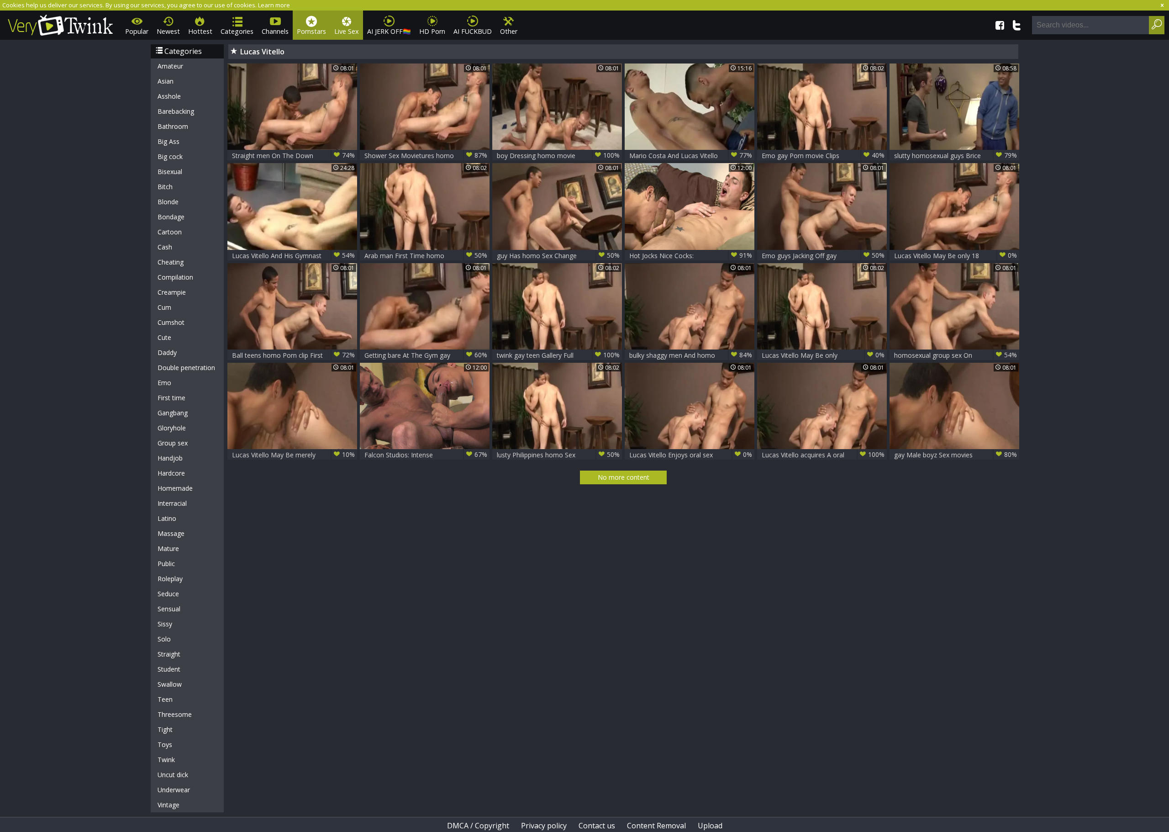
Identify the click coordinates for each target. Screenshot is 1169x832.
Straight (169, 654)
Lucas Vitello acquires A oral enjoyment (823, 455)
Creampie (172, 292)
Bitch (165, 186)
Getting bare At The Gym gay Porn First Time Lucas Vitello (425, 355)
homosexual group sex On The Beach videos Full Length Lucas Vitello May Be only (955, 355)
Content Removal (656, 825)
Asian (166, 81)
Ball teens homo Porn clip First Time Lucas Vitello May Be (293, 355)
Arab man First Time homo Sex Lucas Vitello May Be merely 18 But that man (425, 255)
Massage (171, 533)
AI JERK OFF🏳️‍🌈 (389, 31)
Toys (165, 744)
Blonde (168, 201)
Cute (164, 337)
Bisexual (170, 171)
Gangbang (173, 412)
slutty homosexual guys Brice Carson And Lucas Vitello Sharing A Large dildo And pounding (955, 155)
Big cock (170, 156)
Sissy (165, 624)
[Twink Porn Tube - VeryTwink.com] (60, 24)
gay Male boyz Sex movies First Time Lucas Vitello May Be (955, 455)
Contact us (597, 825)
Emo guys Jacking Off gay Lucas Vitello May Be (823, 255)
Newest (168, 31)
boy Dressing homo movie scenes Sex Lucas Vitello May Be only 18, (558, 155)
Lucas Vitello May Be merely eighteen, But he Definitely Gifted (293, 455)
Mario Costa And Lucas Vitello (690, 155)
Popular (136, 31)
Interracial (172, 503)
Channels (275, 31)
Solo (164, 639)
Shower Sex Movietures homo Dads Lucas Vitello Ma (425, 155)
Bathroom (173, 126)
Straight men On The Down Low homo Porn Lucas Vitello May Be (293, 155)
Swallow (170, 684)
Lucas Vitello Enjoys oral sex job (690, 455)
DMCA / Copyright (478, 825)
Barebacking (176, 111)
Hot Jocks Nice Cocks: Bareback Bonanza (690, 255)
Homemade (175, 488)
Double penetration (186, 367)
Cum (164, 307)
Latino (167, 518)
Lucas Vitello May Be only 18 (955, 255)
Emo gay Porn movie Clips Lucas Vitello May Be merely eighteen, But (823, 155)
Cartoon (170, 232)
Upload (710, 825)
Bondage (171, 216)
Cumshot (171, 322)
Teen (165, 699)
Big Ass (168, 141)
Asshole (169, 96)
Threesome (175, 714)
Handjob (170, 458)
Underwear (174, 789)
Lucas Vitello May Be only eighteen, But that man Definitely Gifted (823, 355)
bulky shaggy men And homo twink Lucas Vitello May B (690, 355)
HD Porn (432, 31)
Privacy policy (544, 825)
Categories (237, 31)
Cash (165, 247)
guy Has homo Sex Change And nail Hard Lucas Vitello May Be (558, 255)
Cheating (171, 262)
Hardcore (171, 473)
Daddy (167, 352)
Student (169, 669)
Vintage (168, 804)
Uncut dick (173, 774)
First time (171, 397)
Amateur (170, 66)
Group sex (173, 443)
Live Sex (346, 31)
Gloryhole (172, 428)
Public (166, 563)
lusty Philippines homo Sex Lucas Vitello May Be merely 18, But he (558, 455)
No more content (623, 477)
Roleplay (170, 578)
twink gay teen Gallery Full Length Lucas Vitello (558, 355)
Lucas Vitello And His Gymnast (293, 255)
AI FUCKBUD (472, 31)
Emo (164, 382)
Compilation (175, 277)
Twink (166, 759)
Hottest (200, 31)
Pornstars (311, 31)
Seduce (168, 593)
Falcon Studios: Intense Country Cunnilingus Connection (425, 455)
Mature (168, 548)
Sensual (169, 608)
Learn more (274, 5)
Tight (165, 729)
